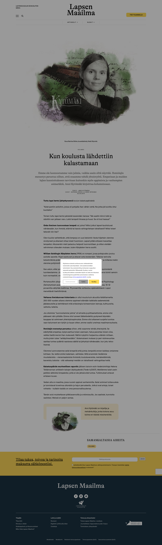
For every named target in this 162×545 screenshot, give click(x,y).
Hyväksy (94, 282)
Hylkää (83, 282)
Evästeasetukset (70, 282)
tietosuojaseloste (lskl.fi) (79, 277)
